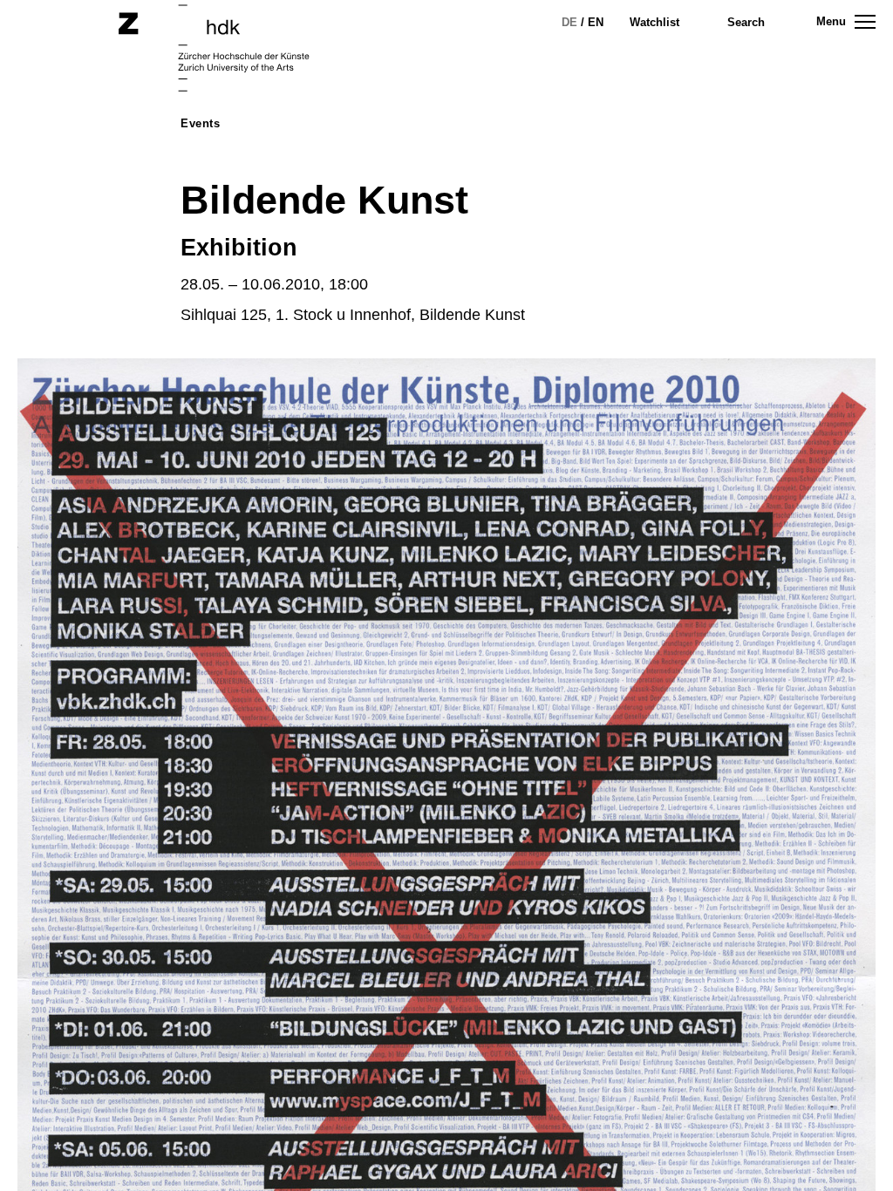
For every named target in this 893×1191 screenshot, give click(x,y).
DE (569, 22)
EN (595, 22)
